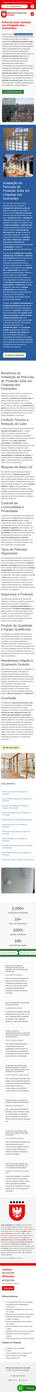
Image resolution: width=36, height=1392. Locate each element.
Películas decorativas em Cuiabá (18, 1317)
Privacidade (8, 1288)
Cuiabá (8, 1351)
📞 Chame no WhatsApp (14, 355)
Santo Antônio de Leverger (16, 1355)
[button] (32, 14)
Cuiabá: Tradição (12, 1319)
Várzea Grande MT (13, 1358)
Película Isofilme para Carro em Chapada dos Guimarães (16, 854)
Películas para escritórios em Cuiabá (20, 1314)
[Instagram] (32, 6)
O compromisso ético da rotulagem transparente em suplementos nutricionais (19, 1304)
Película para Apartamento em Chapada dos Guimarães (16, 814)
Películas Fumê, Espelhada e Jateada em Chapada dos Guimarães (15, 807)
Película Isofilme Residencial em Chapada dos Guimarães (17, 800)
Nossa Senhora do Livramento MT (19, 1353)
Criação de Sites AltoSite (18, 1376)
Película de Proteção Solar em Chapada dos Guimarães (16, 833)
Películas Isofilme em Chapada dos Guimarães (17, 820)
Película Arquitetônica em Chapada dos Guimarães (14, 839)
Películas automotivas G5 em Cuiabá (20, 1338)
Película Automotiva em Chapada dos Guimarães (17, 860)
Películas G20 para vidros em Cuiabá (20, 1331)
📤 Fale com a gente (11, 747)
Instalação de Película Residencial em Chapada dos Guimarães (17, 846)
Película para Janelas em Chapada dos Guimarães (14, 793)
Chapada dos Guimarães (23, 34)
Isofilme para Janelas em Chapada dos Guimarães (14, 825)
